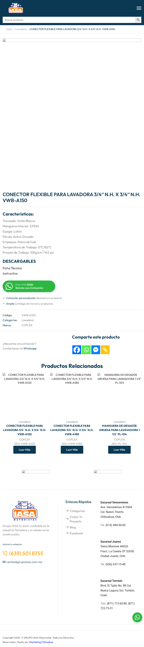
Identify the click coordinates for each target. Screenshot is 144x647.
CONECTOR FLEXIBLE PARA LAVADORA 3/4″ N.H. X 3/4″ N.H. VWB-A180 (72, 430)
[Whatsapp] (86, 349)
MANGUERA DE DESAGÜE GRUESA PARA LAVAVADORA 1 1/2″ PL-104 (119, 430)
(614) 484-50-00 (116, 525)
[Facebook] (76, 349)
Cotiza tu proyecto (76, 519)
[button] (139, 8)
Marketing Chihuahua (41, 642)
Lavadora (21, 29)
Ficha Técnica (12, 268)
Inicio (9, 29)
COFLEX (27, 325)
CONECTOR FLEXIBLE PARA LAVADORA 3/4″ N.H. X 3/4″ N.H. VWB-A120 (24, 430)
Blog (73, 527)
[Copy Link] (105, 349)
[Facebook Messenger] (95, 349)
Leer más (40, 409)
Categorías (77, 511)
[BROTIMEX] (108, 475)
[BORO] (36, 475)
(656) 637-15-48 (115, 564)
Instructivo (10, 273)
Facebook (76, 533)
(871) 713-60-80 (117, 603)
